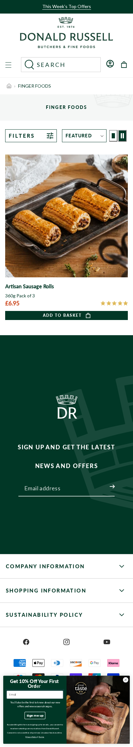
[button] (64, 11)
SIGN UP (104, 482)
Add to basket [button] (62, 315)
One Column (113, 136)
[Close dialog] (125, 680)
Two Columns (122, 136)
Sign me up (35, 715)
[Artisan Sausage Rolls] (66, 237)
